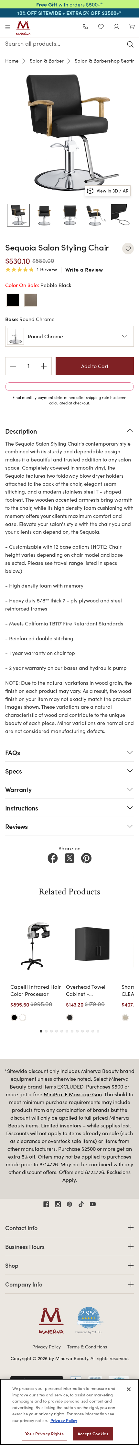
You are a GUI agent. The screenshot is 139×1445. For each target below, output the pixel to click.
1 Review (47, 270)
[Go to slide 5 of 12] (61, 1031)
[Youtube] (93, 1204)
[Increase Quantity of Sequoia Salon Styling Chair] (43, 366)
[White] (22, 1017)
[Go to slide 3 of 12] (51, 1031)
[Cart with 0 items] (132, 27)
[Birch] (125, 1017)
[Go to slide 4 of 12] (56, 1031)
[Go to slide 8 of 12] (77, 1031)
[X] (69, 858)
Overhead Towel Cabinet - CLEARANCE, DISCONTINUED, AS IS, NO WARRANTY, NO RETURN (90, 990)
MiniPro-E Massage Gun (73, 1094)
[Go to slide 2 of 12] (46, 1031)
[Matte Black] (69, 1017)
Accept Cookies (93, 1433)
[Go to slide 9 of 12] (82, 1031)
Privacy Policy (46, 1347)
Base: (30, 318)
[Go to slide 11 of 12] (92, 1031)
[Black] (14, 1017)
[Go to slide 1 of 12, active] (41, 1031)
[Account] (116, 27)
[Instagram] (58, 1204)
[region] (69, 1412)
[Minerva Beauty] (23, 28)
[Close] (129, 1389)
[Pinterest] (86, 858)
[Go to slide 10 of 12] (87, 1031)
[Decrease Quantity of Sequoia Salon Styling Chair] (13, 366)
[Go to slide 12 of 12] (98, 1031)
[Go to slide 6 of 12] (67, 1031)
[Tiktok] (81, 1204)
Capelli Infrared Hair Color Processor (35, 990)
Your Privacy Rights (44, 1433)
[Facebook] (53, 858)
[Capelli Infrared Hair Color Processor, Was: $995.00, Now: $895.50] (36, 945)
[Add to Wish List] (128, 248)
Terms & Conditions (87, 1347)
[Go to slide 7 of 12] (72, 1031)
